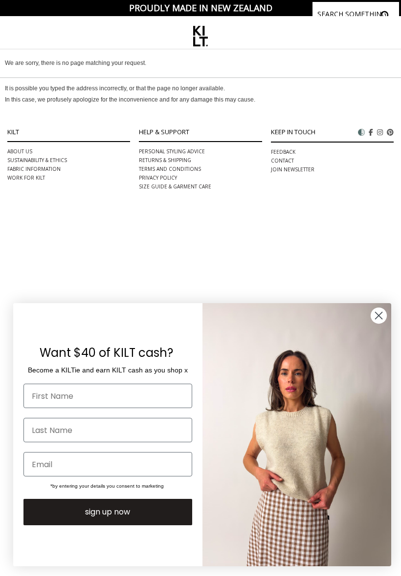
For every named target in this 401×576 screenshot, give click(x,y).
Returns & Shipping (165, 160)
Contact (282, 160)
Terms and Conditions (170, 168)
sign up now (107, 511)
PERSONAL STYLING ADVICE (172, 151)
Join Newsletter (292, 169)
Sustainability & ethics (37, 160)
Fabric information (34, 168)
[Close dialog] (378, 315)
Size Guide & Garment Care (175, 186)
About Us (19, 151)
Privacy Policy (158, 177)
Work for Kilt (26, 177)
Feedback (283, 151)
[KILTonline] (200, 34)
